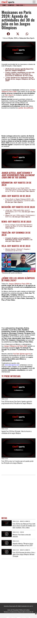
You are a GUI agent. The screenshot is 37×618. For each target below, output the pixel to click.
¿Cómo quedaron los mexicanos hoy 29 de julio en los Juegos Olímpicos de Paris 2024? (20, 79)
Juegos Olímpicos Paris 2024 (19, 284)
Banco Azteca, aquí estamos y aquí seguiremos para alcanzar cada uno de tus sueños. (18, 175)
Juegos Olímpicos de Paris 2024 (15, 346)
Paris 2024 (19, 5)
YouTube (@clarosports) (22, 354)
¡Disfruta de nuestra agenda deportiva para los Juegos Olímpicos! (19, 69)
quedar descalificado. (26, 108)
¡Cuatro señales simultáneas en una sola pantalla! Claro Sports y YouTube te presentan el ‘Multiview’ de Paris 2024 (19, 74)
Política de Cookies (24, 610)
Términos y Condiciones (10, 612)
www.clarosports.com (12, 365)
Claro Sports (9, 95)
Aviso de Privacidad (12, 610)
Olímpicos (11, 5)
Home (4, 5)
